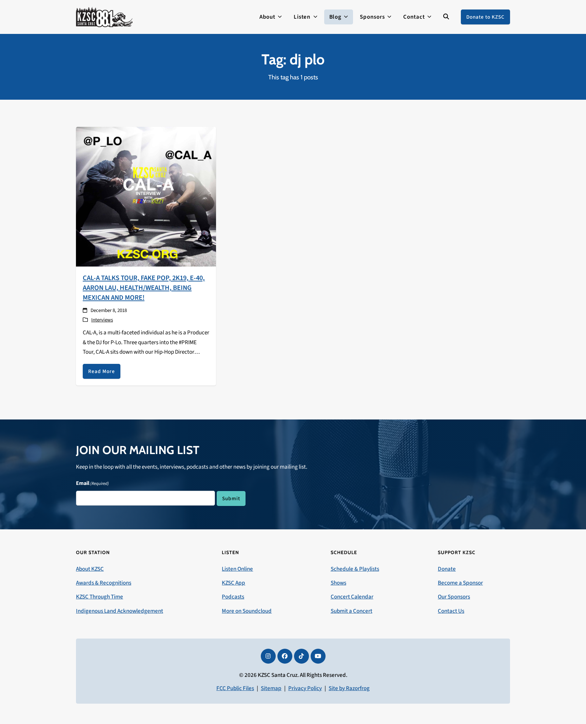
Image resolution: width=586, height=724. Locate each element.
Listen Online (237, 569)
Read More (101, 371)
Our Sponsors (454, 597)
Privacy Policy (305, 688)
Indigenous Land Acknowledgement (119, 611)
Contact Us (451, 611)
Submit (231, 498)
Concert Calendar (352, 597)
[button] (446, 16)
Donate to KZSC (485, 17)
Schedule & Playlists (355, 569)
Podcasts (233, 597)
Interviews (102, 320)
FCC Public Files (235, 688)
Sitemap (271, 688)
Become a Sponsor (460, 583)
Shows (338, 583)
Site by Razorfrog (349, 688)
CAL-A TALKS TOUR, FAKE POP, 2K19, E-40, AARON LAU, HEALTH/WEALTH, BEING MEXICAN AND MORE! (144, 287)
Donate (447, 569)
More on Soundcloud (247, 611)
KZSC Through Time (99, 597)
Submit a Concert (351, 611)
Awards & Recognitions (103, 583)
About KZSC (90, 569)
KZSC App (233, 583)
